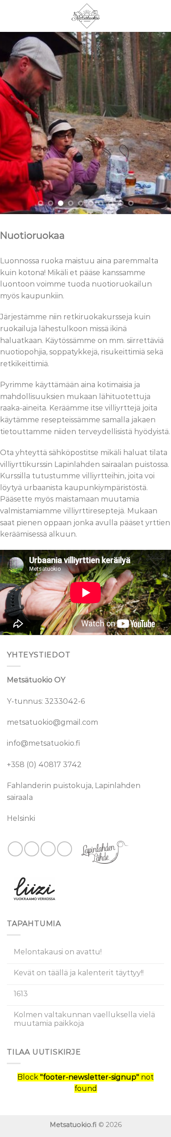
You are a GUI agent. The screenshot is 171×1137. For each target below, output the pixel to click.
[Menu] (12, 16)
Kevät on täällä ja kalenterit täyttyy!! (79, 972)
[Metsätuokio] (86, 16)
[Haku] (160, 16)
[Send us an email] (48, 848)
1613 (21, 993)
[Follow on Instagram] (31, 848)
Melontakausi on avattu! (58, 952)
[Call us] (64, 848)
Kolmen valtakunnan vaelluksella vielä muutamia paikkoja (84, 1019)
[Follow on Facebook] (15, 848)
